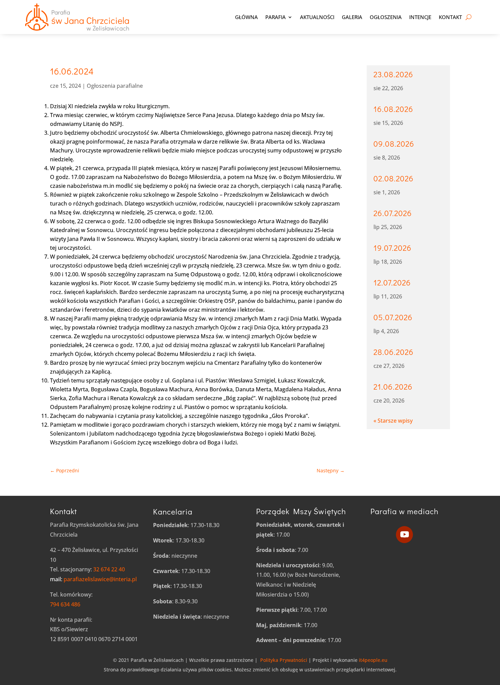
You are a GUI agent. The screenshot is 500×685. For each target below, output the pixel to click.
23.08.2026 (393, 74)
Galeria (352, 17)
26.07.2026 (392, 213)
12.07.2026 (392, 282)
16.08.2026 (393, 109)
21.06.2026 (393, 386)
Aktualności (317, 17)
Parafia (275, 17)
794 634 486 (65, 604)
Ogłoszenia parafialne (115, 85)
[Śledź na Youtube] (404, 534)
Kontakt (450, 17)
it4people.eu (372, 660)
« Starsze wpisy (393, 420)
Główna (246, 17)
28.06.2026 (393, 352)
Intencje (420, 17)
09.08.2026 (393, 143)
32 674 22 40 (109, 569)
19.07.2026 (392, 248)
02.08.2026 (393, 178)
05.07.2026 (393, 317)
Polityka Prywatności (283, 660)
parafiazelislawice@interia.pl (93, 579)
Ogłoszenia (386, 17)
